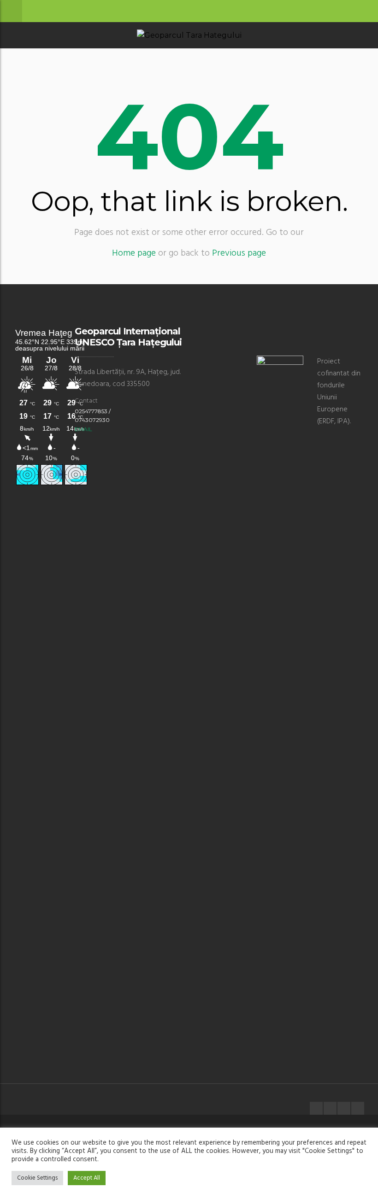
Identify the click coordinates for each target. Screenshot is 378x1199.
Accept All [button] (86, 1178)
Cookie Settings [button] (37, 1178)
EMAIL (83, 429)
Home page (134, 253)
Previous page (239, 253)
